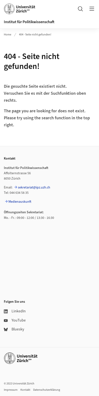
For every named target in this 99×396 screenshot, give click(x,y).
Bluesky (18, 329)
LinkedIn (19, 311)
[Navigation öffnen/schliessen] (92, 8)
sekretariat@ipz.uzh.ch (34, 187)
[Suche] (80, 8)
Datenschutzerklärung (46, 390)
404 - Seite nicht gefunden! (35, 35)
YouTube (19, 320)
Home (7, 35)
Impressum (11, 390)
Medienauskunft (19, 201)
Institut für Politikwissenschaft (29, 22)
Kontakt (25, 390)
